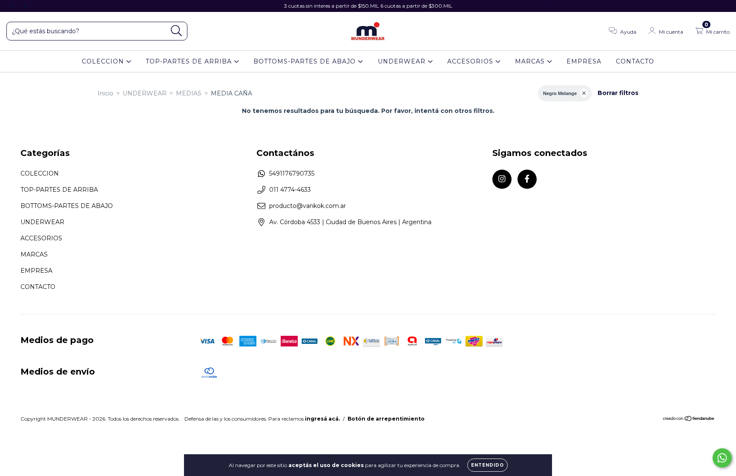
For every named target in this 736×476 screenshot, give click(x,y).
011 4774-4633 (290, 189)
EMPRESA (583, 61)
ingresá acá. (322, 418)
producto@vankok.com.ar (307, 206)
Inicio (105, 93)
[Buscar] (177, 31)
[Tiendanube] (689, 419)
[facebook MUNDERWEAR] (24, 6)
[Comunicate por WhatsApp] (722, 457)
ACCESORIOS (471, 61)
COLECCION (104, 61)
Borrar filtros (618, 93)
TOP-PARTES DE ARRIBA (190, 61)
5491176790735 (291, 173)
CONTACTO (635, 61)
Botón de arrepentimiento (386, 418)
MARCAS (531, 61)
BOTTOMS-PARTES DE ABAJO (305, 61)
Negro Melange (560, 93)
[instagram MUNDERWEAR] (12, 6)
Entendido (487, 465)
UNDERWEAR (403, 61)
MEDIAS (188, 93)
